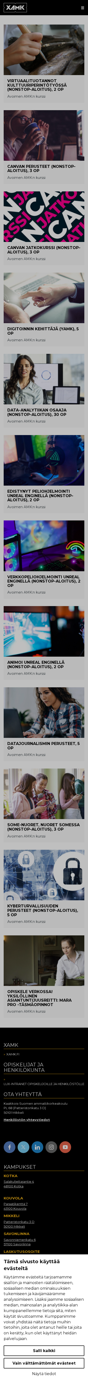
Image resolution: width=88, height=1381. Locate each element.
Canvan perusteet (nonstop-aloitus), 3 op (41, 168)
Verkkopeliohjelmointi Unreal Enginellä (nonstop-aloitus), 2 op (43, 581)
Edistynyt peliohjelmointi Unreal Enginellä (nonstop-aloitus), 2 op (40, 495)
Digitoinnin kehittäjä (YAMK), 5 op (43, 331)
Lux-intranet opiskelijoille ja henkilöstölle (44, 1084)
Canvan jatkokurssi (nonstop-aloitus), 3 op (43, 249)
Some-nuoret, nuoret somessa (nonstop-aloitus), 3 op (43, 827)
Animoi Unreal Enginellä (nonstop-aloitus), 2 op (36, 664)
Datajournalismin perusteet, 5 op (43, 745)
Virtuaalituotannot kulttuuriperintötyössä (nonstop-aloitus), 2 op (37, 85)
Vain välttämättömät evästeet (44, 1363)
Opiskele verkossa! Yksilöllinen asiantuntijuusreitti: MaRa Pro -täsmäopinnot (39, 998)
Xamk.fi (12, 1054)
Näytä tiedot (44, 1373)
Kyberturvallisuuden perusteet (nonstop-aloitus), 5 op (42, 910)
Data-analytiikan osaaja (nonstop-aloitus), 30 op (36, 412)
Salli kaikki (44, 1350)
